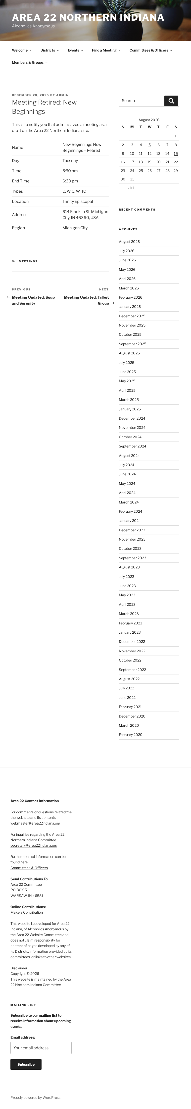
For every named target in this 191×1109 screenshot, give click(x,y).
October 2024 (130, 437)
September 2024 (132, 446)
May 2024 (127, 483)
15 (176, 153)
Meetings (28, 261)
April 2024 (127, 493)
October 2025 (130, 334)
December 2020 (132, 716)
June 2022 (127, 697)
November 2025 (132, 325)
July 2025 (126, 362)
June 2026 (127, 260)
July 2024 (126, 465)
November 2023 (132, 539)
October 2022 (130, 660)
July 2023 (126, 576)
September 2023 (132, 558)
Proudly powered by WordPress (35, 1097)
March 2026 (129, 288)
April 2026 (127, 279)
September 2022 (132, 669)
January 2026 (130, 306)
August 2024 (129, 455)
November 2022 (132, 651)
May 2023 (127, 595)
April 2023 (127, 604)
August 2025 (129, 353)
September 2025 (132, 344)
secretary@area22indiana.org (33, 845)
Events (73, 50)
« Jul (131, 188)
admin (62, 95)
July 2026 (126, 251)
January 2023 (130, 632)
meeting (91, 124)
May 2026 (127, 269)
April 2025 (127, 390)
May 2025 (127, 381)
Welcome (20, 50)
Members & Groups (28, 62)
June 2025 (127, 372)
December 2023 (132, 530)
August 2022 (129, 679)
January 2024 (130, 520)
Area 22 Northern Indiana (88, 17)
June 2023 (127, 586)
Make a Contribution (26, 912)
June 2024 (127, 474)
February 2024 (130, 511)
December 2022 (132, 641)
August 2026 (129, 241)
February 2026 (130, 297)
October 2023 (130, 548)
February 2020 (131, 734)
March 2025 (129, 399)
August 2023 (129, 567)
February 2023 (130, 623)
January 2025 (130, 409)
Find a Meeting (104, 50)
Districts (48, 50)
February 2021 (130, 707)
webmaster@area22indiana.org (35, 823)
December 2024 (132, 418)
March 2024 (129, 502)
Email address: (22, 1037)
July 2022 (126, 688)
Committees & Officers (149, 50)
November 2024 (132, 427)
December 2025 (132, 316)
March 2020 (129, 725)
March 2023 (129, 613)
